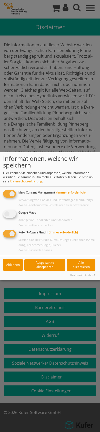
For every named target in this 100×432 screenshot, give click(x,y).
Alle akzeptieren (81, 264)
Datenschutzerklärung (26, 181)
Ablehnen (13, 265)
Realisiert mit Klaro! (82, 275)
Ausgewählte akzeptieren (45, 264)
